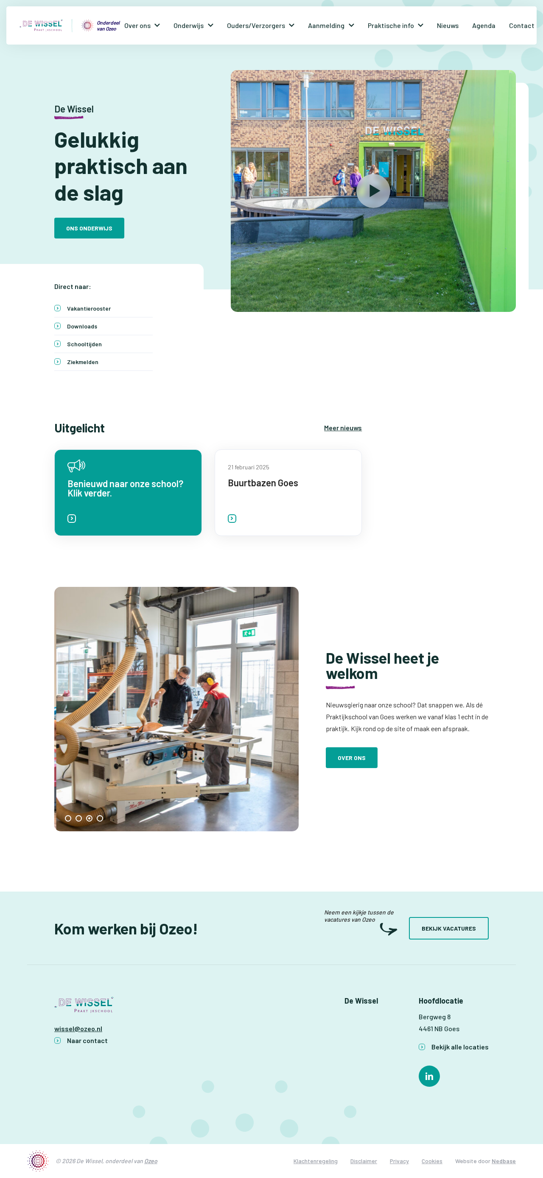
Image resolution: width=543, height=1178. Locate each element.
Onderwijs (189, 25)
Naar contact (87, 1040)
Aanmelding (326, 25)
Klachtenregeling (316, 1160)
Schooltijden (84, 344)
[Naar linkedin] (429, 1076)
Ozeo (150, 1160)
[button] (68, 818)
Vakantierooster (89, 308)
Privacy (399, 1160)
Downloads (82, 326)
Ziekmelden (82, 361)
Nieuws (448, 25)
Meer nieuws (343, 428)
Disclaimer (363, 1160)
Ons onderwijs (89, 228)
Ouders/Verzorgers (256, 25)
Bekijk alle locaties (460, 1047)
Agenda (483, 25)
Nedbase (504, 1160)
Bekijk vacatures (449, 928)
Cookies (432, 1160)
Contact (522, 25)
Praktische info (391, 25)
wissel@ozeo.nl (78, 1028)
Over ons (137, 25)
